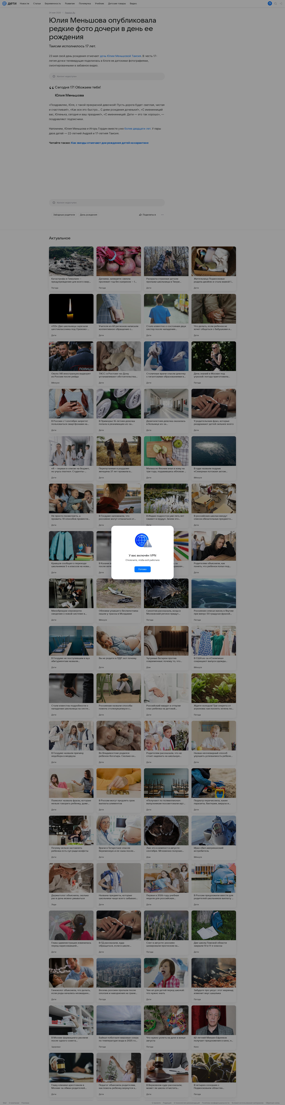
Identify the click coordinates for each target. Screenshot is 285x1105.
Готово (142, 569)
